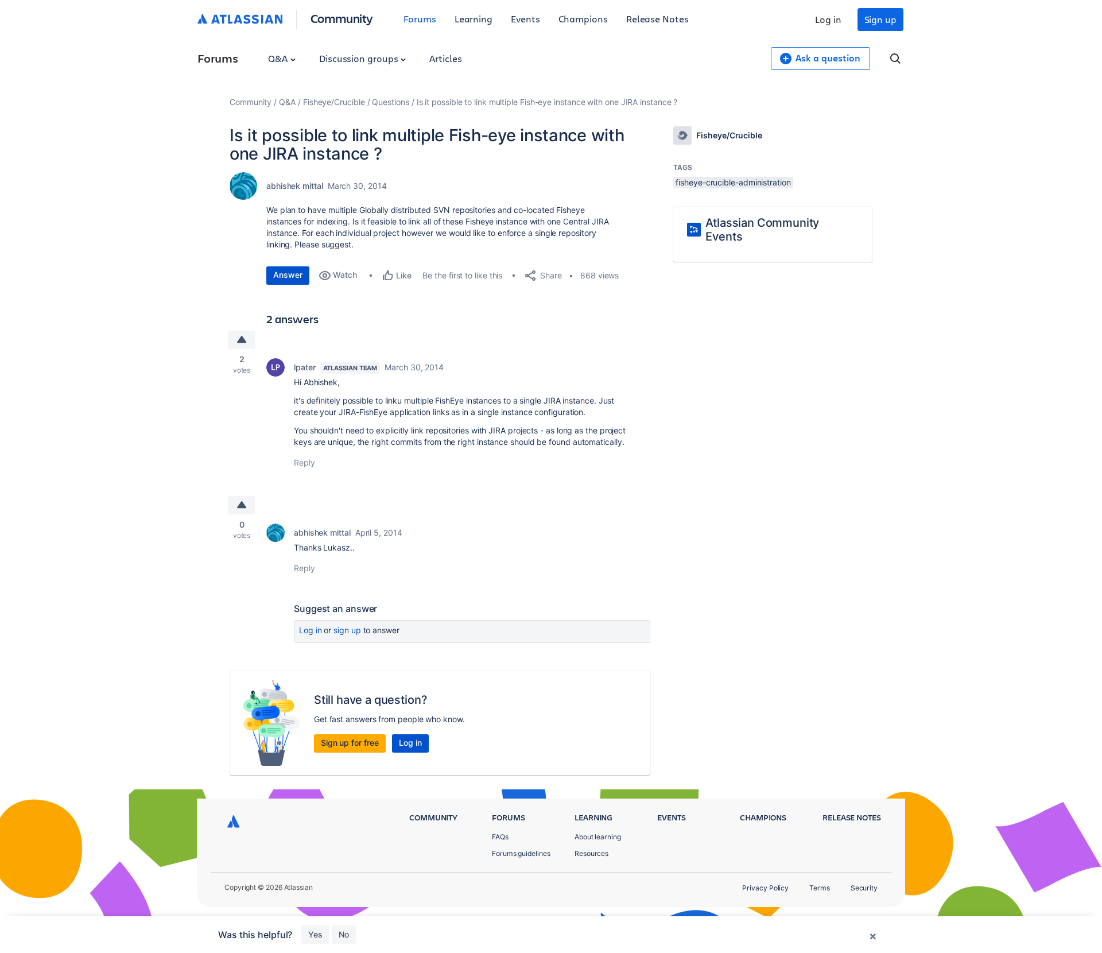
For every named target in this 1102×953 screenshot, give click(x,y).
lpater (305, 367)
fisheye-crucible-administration (733, 182)
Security (864, 888)
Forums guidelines (521, 853)
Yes (315, 934)
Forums (419, 19)
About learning (598, 836)
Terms (819, 888)
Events (525, 19)
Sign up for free (350, 742)
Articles (445, 58)
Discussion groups (360, 58)
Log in (828, 19)
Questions (390, 102)
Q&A (279, 58)
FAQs (500, 836)
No (344, 934)
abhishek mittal (294, 186)
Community (342, 18)
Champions (583, 19)
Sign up (880, 19)
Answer (287, 275)
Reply (304, 462)
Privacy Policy (765, 888)
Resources (591, 853)
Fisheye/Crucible (334, 102)
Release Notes (657, 19)
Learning (473, 19)
